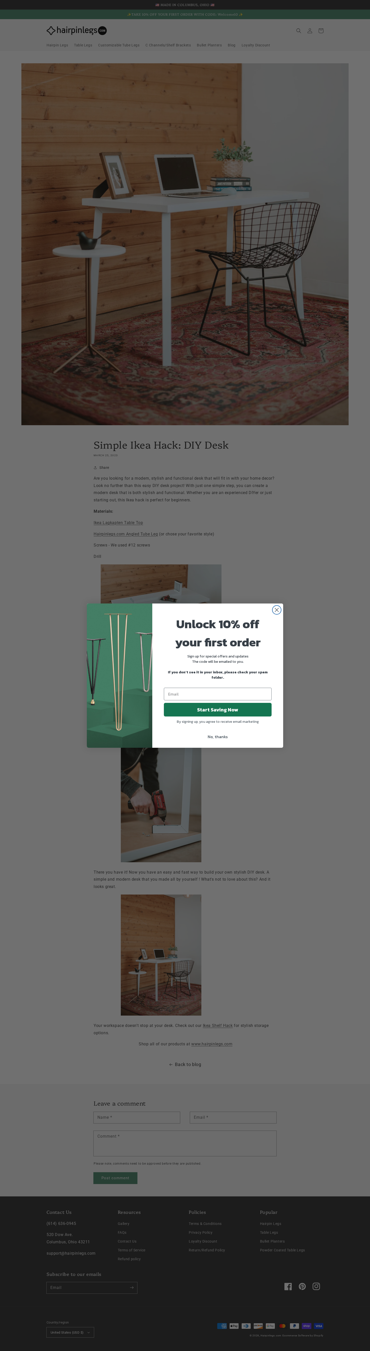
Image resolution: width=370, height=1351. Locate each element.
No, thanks (218, 737)
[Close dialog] (276, 610)
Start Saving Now (217, 709)
